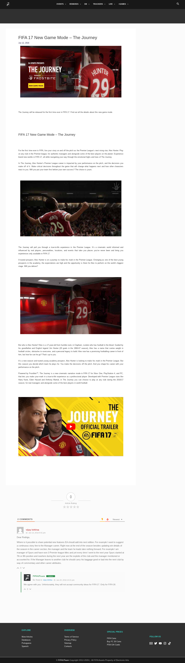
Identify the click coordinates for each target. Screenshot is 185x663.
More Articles (27, 637)
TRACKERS (98, 4)
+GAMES (122, 4)
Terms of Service (71, 637)
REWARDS (74, 4)
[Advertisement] (92, 15)
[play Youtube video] (70, 426)
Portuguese (26, 643)
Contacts (68, 646)
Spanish (25, 646)
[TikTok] (169, 643)
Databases (26, 640)
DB (85, 4)
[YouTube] (160, 643)
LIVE (111, 4)
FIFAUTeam (39, 576)
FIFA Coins (111, 638)
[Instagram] (164, 643)
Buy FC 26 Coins (114, 641)
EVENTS (60, 4)
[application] (65, 4)
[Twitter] (155, 643)
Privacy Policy (70, 640)
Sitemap (67, 643)
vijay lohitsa (47, 580)
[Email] (151, 643)
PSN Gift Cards (113, 645)
